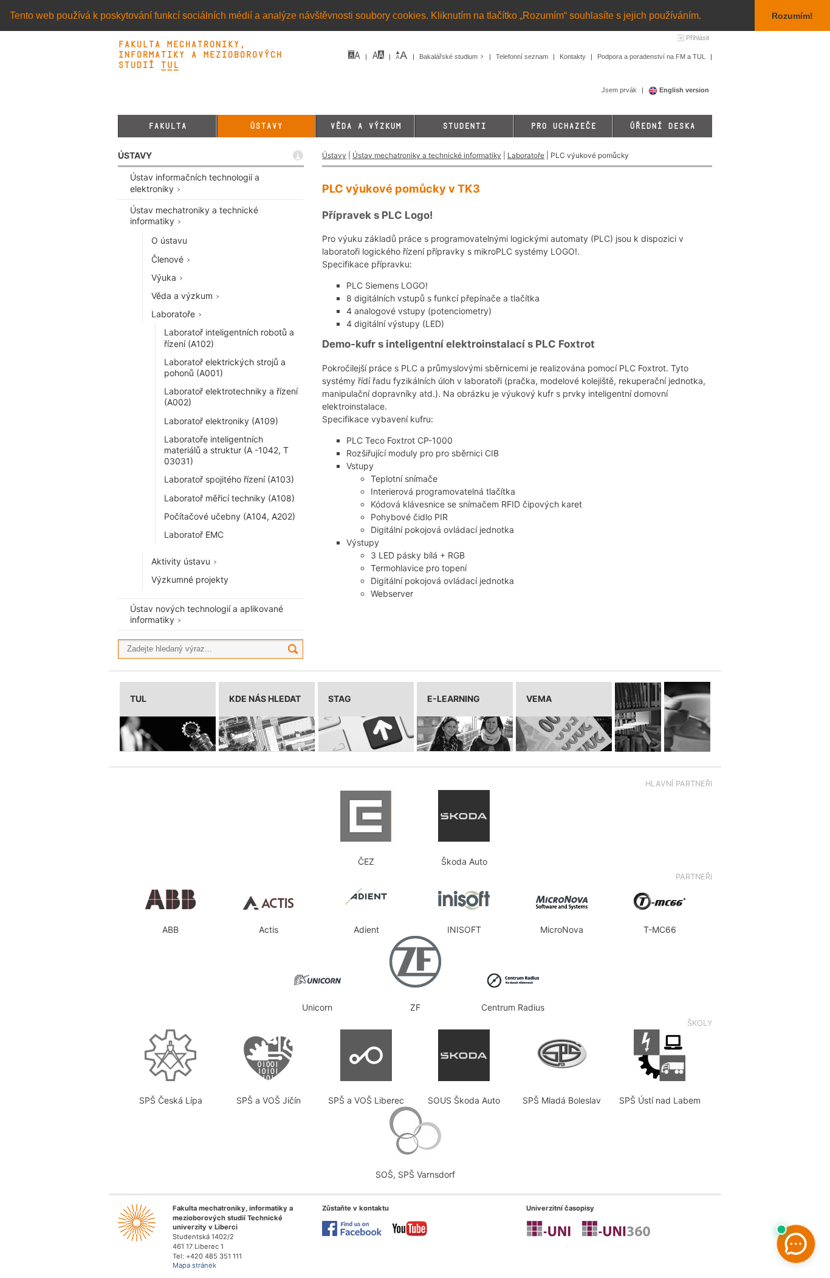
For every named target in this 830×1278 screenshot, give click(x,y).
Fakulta (167, 126)
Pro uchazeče (563, 126)
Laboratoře (525, 155)
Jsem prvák (620, 90)
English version (683, 90)
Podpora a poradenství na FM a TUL (652, 56)
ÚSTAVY (135, 155)
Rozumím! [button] (792, 16)
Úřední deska (662, 126)
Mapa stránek (194, 1265)
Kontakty (574, 56)
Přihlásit (697, 37)
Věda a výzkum (365, 126)
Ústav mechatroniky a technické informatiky (426, 155)
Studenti (464, 126)
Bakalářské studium (449, 56)
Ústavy (266, 126)
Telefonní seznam (523, 56)
